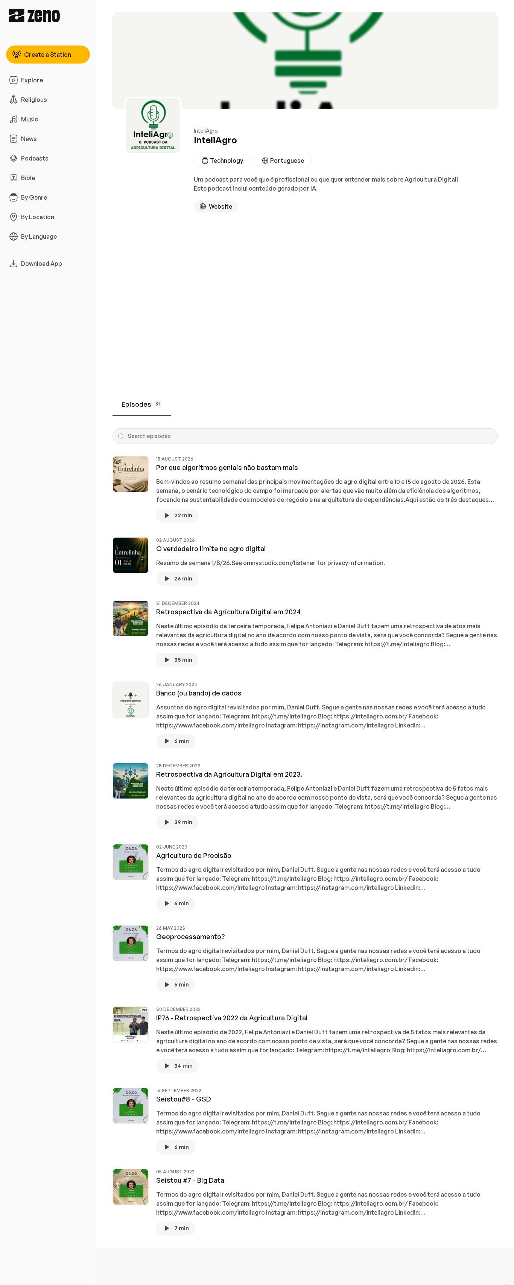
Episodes (141, 404)
